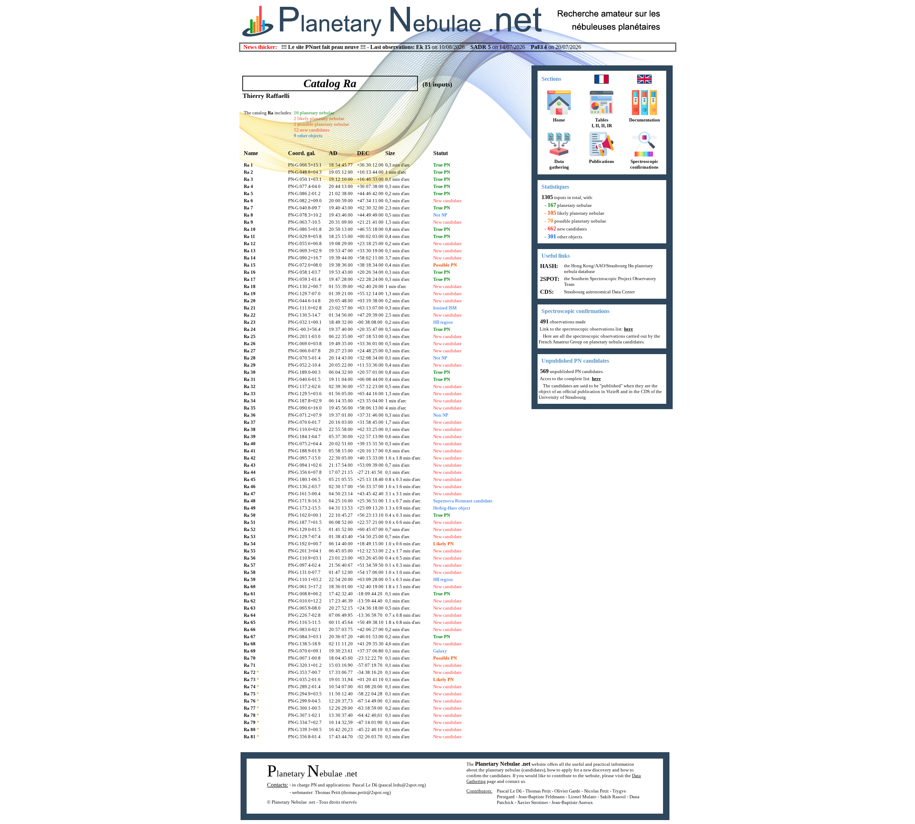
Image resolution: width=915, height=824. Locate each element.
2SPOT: (549, 279)
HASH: (548, 266)
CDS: (546, 292)
